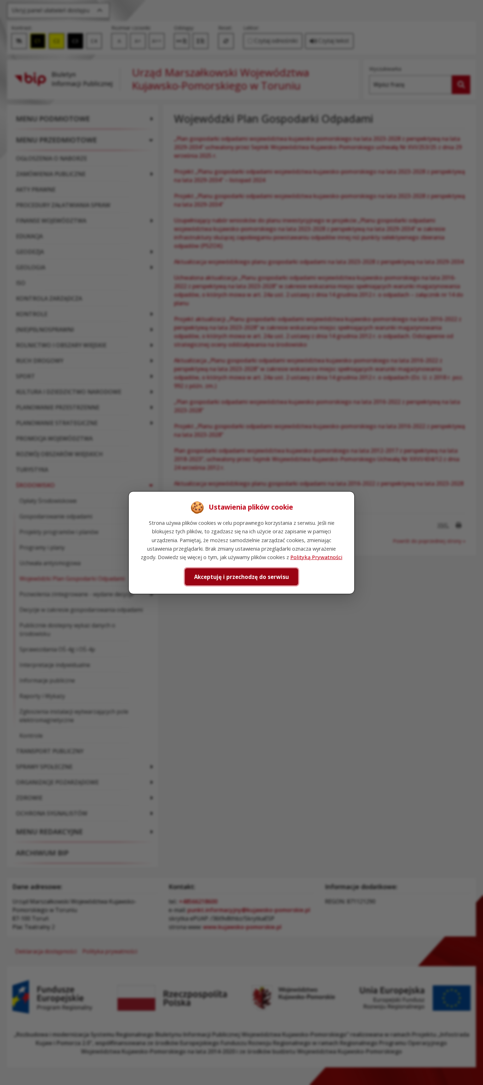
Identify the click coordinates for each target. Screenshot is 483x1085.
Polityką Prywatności (316, 557)
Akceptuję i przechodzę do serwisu (241, 576)
